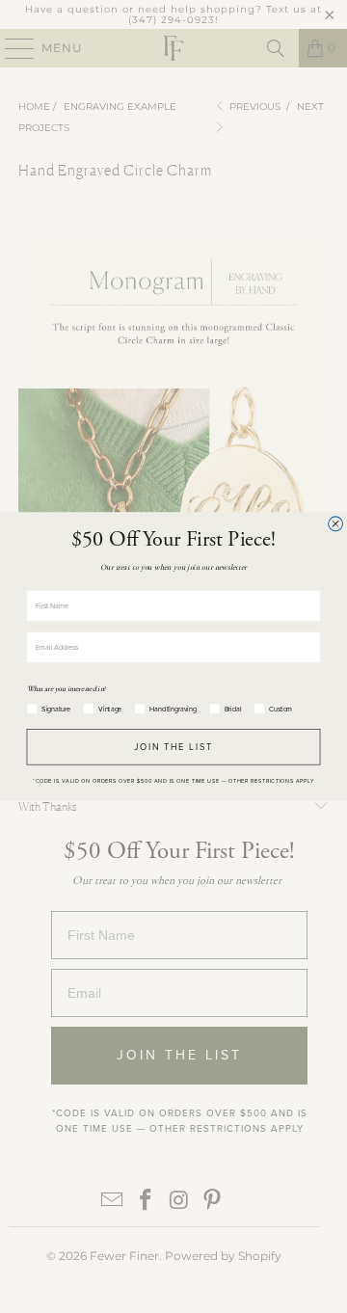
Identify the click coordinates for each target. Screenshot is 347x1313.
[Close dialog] (336, 524)
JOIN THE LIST (174, 747)
